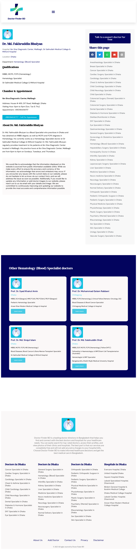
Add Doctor (53, 540)
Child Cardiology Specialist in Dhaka (105, 86)
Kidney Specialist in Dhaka (101, 160)
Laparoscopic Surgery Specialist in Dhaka (108, 164)
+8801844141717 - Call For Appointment (21, 117)
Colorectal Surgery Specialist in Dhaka (106, 105)
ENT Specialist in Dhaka (100, 121)
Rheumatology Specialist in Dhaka (104, 220)
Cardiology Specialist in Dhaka (103, 78)
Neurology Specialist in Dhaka (103, 180)
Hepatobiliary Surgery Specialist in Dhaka (108, 148)
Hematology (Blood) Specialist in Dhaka (107, 144)
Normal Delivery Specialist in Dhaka (105, 188)
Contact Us (69, 540)
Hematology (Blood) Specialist (27, 62)
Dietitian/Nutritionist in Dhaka (102, 117)
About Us (37, 540)
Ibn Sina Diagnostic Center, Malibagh (26, 49)
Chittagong (77, 295)
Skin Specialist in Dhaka (100, 228)
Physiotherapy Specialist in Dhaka (104, 208)
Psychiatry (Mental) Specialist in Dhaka (107, 216)
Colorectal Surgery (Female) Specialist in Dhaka (107, 99)
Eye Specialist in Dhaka (100, 125)
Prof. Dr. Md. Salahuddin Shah (87, 340)
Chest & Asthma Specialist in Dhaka (105, 82)
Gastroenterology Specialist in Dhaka (106, 129)
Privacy (84, 540)
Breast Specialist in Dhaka (101, 66)
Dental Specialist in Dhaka (101, 109)
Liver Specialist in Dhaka (100, 168)
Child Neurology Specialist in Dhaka (105, 90)
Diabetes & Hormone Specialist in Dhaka (107, 113)
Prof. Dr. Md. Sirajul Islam (23, 340)
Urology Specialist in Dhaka (101, 232)
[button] (53, 11)
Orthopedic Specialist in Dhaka (103, 192)
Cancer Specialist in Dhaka (101, 70)
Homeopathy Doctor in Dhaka (103, 152)
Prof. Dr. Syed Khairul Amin (24, 291)
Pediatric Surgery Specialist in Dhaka (106, 200)
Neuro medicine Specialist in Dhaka (105, 176)
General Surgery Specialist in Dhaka (105, 133)
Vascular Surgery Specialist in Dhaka (105, 236)
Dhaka (13, 57)
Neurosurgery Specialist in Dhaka (104, 184)
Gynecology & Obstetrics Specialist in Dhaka (106, 138)
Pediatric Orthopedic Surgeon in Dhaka (107, 196)
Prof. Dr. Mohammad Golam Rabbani (90, 291)
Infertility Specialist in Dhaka (102, 156)
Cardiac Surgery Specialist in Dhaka (105, 74)
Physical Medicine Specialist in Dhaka (106, 204)
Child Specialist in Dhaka (100, 94)
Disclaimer (98, 540)
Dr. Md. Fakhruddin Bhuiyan (22, 44)
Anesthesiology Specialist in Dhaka (105, 62)
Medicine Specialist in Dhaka (102, 172)
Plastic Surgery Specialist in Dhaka (105, 212)
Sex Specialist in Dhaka (100, 224)
